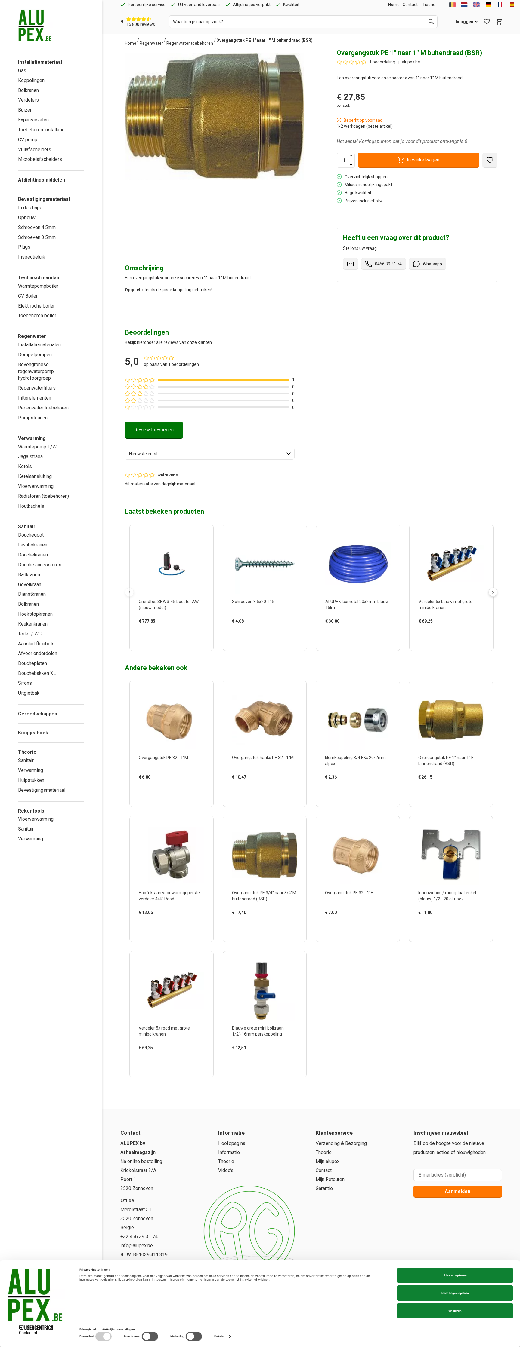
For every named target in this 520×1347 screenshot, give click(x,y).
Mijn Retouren (330, 1179)
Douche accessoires (39, 565)
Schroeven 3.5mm (37, 237)
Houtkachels (31, 506)
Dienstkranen (32, 594)
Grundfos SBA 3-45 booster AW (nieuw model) (169, 604)
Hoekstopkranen (35, 614)
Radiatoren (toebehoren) (43, 496)
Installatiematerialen (39, 344)
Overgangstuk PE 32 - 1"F (349, 892)
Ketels (25, 466)
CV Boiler (28, 296)
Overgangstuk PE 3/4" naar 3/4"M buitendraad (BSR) (264, 895)
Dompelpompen (35, 354)
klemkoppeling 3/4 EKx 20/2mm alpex (355, 760)
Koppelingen (31, 80)
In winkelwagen (423, 160)
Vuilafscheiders (34, 149)
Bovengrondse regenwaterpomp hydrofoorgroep (36, 371)
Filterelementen (34, 398)
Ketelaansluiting (35, 476)
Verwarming (30, 770)
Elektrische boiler (36, 306)
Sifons (25, 683)
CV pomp (27, 139)
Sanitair (26, 760)
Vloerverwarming (36, 486)
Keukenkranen (33, 624)
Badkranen (29, 574)
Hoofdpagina (231, 1143)
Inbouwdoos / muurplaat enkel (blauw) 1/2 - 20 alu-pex (447, 895)
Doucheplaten (32, 663)
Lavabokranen (32, 545)
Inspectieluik (31, 257)
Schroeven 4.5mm (37, 227)
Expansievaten (33, 120)
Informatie (229, 1152)
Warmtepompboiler (38, 286)
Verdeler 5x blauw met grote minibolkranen (445, 604)
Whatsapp (432, 264)
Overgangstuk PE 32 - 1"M (163, 757)
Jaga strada (30, 456)
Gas (22, 70)
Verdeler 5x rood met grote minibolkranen (164, 1031)
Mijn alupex (327, 1161)
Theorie (226, 1161)
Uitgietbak (28, 693)
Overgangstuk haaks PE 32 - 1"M (263, 757)
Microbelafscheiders (40, 159)
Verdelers (28, 100)
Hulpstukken (31, 780)
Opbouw (27, 217)
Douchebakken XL (37, 673)
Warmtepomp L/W (37, 447)
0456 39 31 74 (388, 264)
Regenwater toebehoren (43, 408)
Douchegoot (31, 535)
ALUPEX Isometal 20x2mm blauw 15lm (357, 604)
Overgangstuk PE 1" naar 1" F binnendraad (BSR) (445, 760)
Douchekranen (33, 555)
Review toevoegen (154, 430)
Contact (324, 1170)
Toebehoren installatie (41, 130)
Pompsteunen (33, 418)
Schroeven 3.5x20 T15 (253, 601)
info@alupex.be (136, 1245)
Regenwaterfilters (37, 388)
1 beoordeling (382, 62)
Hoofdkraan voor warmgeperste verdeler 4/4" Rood (169, 895)
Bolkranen (28, 90)
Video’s (226, 1170)
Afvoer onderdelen (37, 653)
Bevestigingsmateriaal (41, 790)
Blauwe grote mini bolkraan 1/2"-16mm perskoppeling (258, 1031)
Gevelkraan (29, 584)
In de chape (30, 207)
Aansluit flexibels (36, 644)
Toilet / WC (30, 634)
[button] (198, 633)
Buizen (25, 110)
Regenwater (151, 43)
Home (130, 43)
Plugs (24, 247)
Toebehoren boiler (37, 315)
